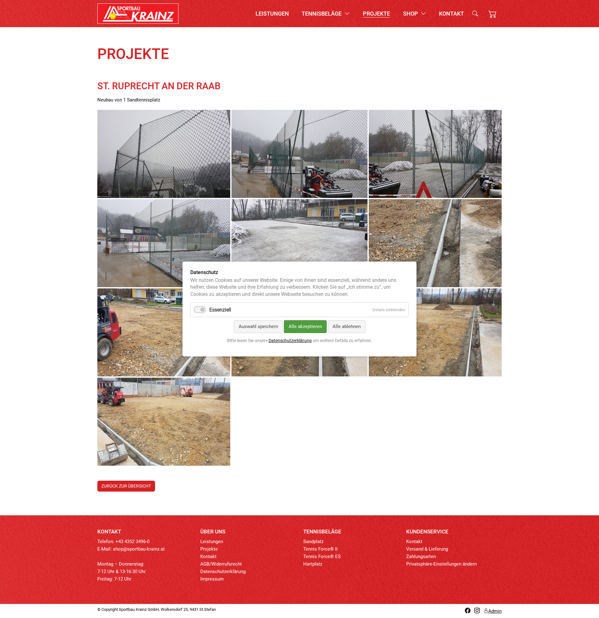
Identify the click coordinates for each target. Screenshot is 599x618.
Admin (495, 611)
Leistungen (272, 13)
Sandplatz (313, 541)
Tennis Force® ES (322, 556)
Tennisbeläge (322, 13)
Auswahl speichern (258, 326)
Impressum (212, 579)
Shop (411, 13)
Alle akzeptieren (305, 326)
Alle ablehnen (347, 326)
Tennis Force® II (320, 549)
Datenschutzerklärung (223, 571)
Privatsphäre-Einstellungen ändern (441, 564)
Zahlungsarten (421, 556)
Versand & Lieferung (427, 549)
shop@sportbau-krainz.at (139, 549)
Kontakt (451, 13)
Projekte (376, 13)
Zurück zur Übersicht (126, 485)
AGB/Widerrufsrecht (221, 564)
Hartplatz (312, 564)
